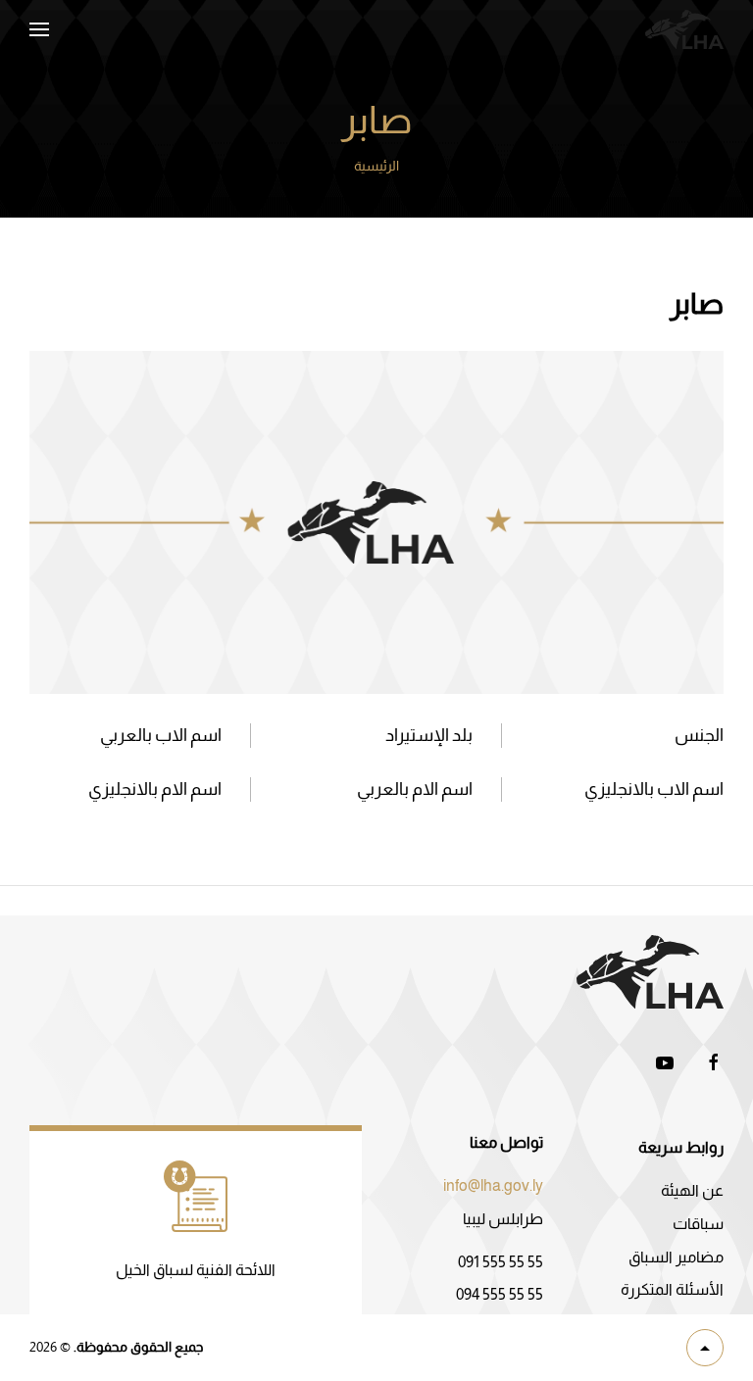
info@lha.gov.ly (493, 1185)
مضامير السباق (676, 1257)
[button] (39, 29)
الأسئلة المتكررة (672, 1289)
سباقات (698, 1223)
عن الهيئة (692, 1190)
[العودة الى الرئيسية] (684, 29)
